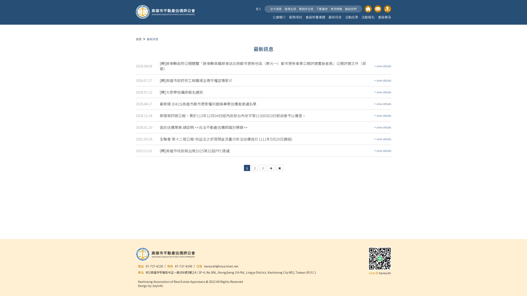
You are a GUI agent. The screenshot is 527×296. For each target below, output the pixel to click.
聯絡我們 (351, 9)
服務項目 (295, 17)
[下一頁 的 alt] (270, 168)
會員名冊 (290, 9)
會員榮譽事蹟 (315, 17)
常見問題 (336, 9)
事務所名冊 (306, 9)
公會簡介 (279, 17)
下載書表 (322, 9)
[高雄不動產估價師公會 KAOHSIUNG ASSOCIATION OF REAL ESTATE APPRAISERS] (165, 12)
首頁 (139, 39)
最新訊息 (335, 17)
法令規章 (276, 9)
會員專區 (384, 17)
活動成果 (351, 17)
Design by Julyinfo (150, 286)
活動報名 (368, 17)
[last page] (279, 168)
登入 (258, 8)
